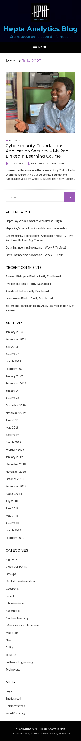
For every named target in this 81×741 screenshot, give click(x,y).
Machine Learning (17, 618)
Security (15, 140)
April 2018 (12, 523)
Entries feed (13, 698)
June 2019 (12, 420)
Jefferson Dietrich (17, 305)
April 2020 (12, 398)
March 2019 (13, 442)
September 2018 (16, 486)
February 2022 (15, 368)
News (9, 640)
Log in (9, 691)
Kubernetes (13, 610)
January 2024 (14, 332)
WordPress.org (15, 713)
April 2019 (12, 434)
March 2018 (13, 530)
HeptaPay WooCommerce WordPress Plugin (34, 221)
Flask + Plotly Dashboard (45, 276)
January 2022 (14, 376)
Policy (10, 647)
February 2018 (15, 537)
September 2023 (16, 339)
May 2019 (12, 427)
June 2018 (12, 508)
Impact (10, 596)
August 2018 (14, 493)
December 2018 (16, 464)
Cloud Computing (16, 566)
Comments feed (15, 705)
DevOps (11, 574)
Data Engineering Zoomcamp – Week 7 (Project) (36, 247)
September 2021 (16, 383)
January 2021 (14, 390)
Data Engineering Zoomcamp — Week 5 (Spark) (34, 254)
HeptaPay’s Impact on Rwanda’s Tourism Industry (36, 228)
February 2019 (15, 449)
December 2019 (16, 405)
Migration (12, 632)
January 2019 (14, 457)
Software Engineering (19, 662)
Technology (13, 669)
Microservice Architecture (22, 625)
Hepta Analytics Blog (40, 29)
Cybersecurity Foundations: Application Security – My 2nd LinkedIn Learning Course (37, 151)
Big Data (11, 559)
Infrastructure (15, 603)
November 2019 (16, 412)
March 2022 (13, 361)
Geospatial (12, 588)
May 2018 (12, 515)
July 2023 (12, 346)
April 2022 (12, 354)
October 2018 (15, 479)
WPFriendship (37, 733)
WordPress (64, 733)
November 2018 (16, 471)
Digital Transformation (20, 581)
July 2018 (12, 501)
